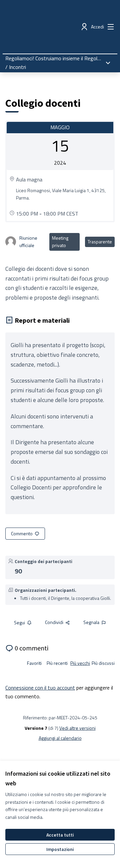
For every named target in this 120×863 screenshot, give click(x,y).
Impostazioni (60, 849)
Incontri (17, 67)
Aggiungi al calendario (60, 738)
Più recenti (57, 663)
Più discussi (103, 663)
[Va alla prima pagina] (47, 27)
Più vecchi (80, 663)
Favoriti (34, 663)
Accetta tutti (60, 834)
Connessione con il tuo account (40, 688)
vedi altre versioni (77, 728)
